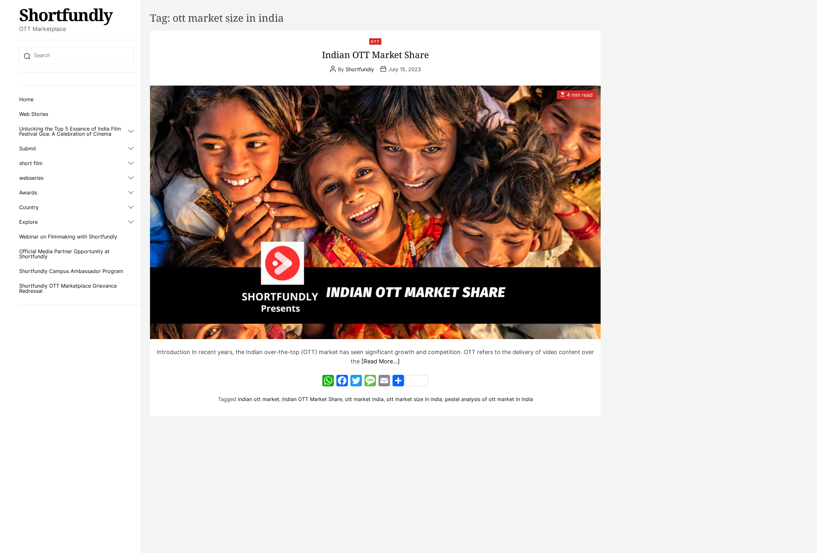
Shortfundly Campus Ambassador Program (71, 271)
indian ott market (258, 399)
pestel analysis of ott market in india (489, 399)
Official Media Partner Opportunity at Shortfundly (64, 254)
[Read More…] (380, 361)
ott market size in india (414, 399)
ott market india (364, 399)
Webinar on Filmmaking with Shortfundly (68, 236)
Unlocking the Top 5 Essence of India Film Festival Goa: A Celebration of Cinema (70, 131)
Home (26, 99)
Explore (28, 222)
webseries (31, 178)
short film (30, 163)
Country (29, 207)
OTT (375, 41)
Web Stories (33, 114)
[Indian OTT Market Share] (375, 212)
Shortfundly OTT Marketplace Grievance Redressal (68, 288)
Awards (28, 192)
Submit (27, 148)
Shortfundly (65, 14)
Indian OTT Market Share (375, 55)
